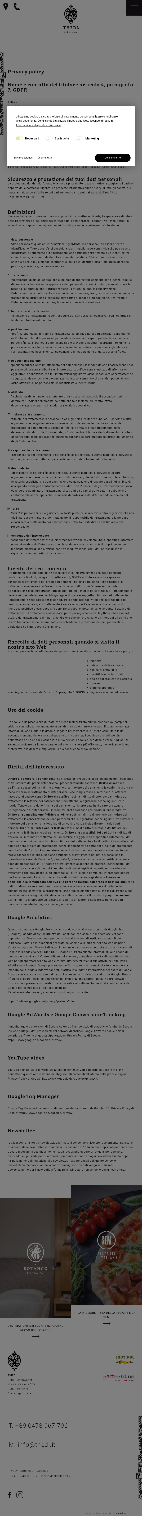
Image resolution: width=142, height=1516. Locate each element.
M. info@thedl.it (32, 1444)
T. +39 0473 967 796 (38, 1425)
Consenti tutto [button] (113, 157)
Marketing (92, 138)
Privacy (13, 1470)
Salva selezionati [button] (23, 157)
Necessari (31, 138)
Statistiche (61, 138)
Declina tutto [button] (45, 157)
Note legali (27, 1470)
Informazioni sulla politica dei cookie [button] (38, 125)
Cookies (42, 1470)
